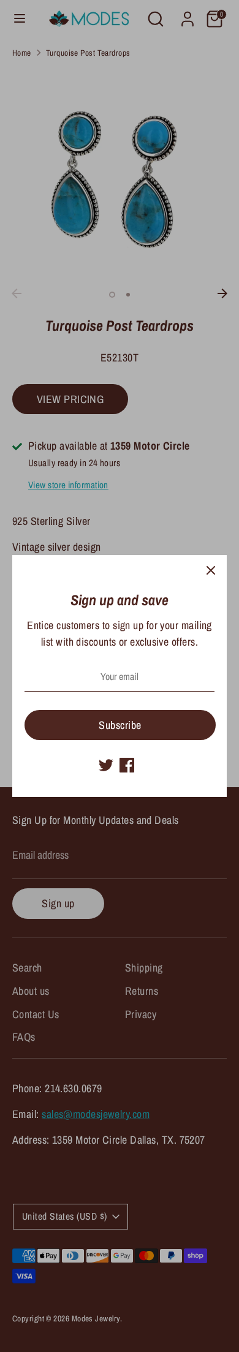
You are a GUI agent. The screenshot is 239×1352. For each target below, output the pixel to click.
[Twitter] (106, 765)
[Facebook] (127, 765)
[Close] (210, 570)
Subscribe (120, 725)
